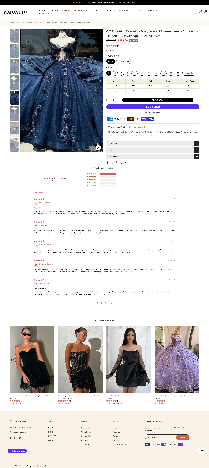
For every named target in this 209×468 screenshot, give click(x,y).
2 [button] (101, 303)
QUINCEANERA (82, 10)
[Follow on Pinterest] (20, 438)
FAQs (115, 428)
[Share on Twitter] (112, 162)
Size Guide (110, 51)
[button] (111, 46)
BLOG (50, 440)
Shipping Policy (86, 436)
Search (50, 428)
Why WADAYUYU (119, 444)
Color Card (85, 444)
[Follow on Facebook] (11, 438)
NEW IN (43, 10)
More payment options (152, 112)
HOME (50, 432)
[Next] (98, 90)
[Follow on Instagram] (15, 438)
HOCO (110, 10)
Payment (116, 440)
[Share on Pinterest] (117, 162)
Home (12, 23)
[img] (39, 199)
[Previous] (24, 90)
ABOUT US (44, 13)
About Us (116, 432)
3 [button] (105, 303)
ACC (136, 10)
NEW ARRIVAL (54, 436)
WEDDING (124, 10)
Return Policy (86, 428)
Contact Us (117, 436)
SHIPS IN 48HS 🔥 (61, 10)
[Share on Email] (126, 162)
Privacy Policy (86, 432)
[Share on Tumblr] (121, 162)
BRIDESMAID (150, 10)
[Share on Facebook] (107, 162)
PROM (98, 10)
